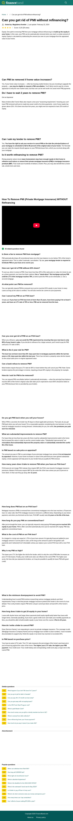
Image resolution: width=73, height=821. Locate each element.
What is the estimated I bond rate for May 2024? (22, 786)
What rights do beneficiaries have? (18, 776)
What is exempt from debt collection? (19, 716)
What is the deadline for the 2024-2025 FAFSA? (22, 783)
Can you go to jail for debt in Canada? (19, 694)
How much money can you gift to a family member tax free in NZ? (27, 712)
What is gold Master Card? (16, 708)
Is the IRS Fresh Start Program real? (19, 705)
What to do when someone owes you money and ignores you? (26, 794)
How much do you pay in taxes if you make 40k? (22, 723)
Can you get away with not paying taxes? (20, 701)
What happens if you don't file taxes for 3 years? (22, 690)
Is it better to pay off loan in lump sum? (19, 790)
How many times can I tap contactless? (19, 797)
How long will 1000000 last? (16, 772)
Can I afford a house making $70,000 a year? (21, 801)
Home (4, 14)
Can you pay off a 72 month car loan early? (21, 698)
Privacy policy (41, 817)
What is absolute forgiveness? (17, 779)
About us (30, 817)
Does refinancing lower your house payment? (21, 719)
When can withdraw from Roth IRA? (18, 768)
